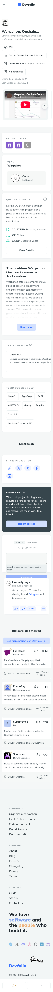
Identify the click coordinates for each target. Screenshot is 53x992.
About (13, 851)
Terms (13, 876)
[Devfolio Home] (26, 4)
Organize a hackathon (23, 814)
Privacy (13, 871)
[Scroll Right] (45, 106)
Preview (32, 542)
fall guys (34, 594)
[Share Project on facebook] (36, 468)
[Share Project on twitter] (18, 468)
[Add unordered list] (30, 548)
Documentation (19, 834)
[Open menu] (4, 4)
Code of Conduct (19, 824)
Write (19, 542)
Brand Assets (18, 829)
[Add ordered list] (34, 548)
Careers (14, 861)
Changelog (16, 866)
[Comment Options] (43, 608)
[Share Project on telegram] (27, 468)
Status (13, 898)
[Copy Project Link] (9, 468)
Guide (12, 893)
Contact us (16, 903)
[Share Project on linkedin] (9, 476)
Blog (12, 856)
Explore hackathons (22, 819)
